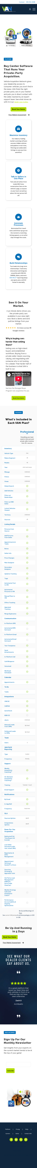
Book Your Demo (18, 109)
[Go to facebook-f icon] (11, 1139)
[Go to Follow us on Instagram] (26, 1139)
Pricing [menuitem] (18, 1129)
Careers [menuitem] (8, 1133)
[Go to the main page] (8, 9)
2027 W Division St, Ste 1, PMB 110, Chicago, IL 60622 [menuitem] (18, 1155)
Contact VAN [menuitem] (28, 1133)
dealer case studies (21, 102)
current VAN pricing (11, 915)
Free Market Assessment (17, 115)
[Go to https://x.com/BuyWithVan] (21, 1139)
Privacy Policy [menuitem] (17, 1151)
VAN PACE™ (13, 278)
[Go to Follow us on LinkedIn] (16, 1139)
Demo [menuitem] (17, 1133)
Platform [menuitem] (7, 1129)
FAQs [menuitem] (26, 1129)
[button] (21, 2)
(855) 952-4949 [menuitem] (19, 1161)
